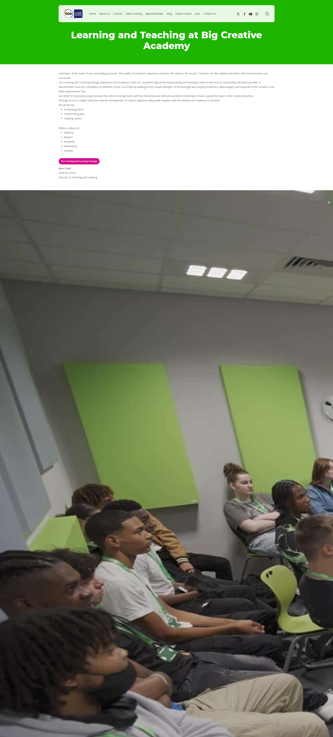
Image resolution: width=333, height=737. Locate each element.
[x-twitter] (238, 14)
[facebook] (244, 14)
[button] (79, 161)
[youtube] (250, 14)
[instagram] (257, 14)
